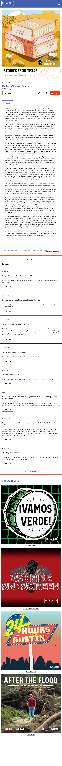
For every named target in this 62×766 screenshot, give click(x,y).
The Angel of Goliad (10, 453)
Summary (7, 103)
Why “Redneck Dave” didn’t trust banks (19, 276)
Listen (9, 93)
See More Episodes (31, 471)
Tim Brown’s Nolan (10, 374)
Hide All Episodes (31, 260)
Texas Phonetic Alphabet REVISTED (17, 324)
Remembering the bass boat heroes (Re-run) (21, 300)
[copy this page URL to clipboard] (39, 93)
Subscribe (54, 93)
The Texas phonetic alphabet (14, 352)
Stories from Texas (10, 75)
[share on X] (46, 93)
